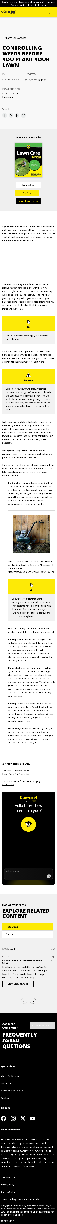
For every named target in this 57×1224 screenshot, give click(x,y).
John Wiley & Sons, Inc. (37, 1205)
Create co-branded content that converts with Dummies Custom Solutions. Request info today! (28, 3)
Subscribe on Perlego (28, 201)
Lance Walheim (10, 79)
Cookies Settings (9, 1192)
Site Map (5, 1098)
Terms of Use (8, 1177)
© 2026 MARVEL (9, 1220)
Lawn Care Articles (16, 37)
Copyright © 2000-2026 (12, 1205)
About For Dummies (10, 1076)
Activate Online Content (12, 1090)
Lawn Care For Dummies (10, 95)
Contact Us (6, 1083)
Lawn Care (8, 784)
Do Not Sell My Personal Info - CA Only (20, 1199)
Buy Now (27, 193)
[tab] (27, 926)
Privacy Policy (7, 1184)
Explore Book (28, 185)
